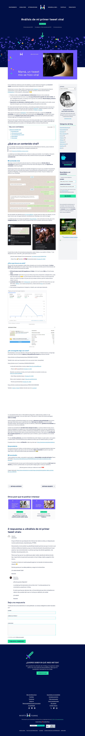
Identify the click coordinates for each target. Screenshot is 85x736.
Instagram (35, 89)
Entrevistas (62, 131)
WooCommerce (63, 144)
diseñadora (23, 112)
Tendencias (62, 142)
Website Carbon (40, 725)
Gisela (13, 388)
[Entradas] (74, 88)
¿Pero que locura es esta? (17, 133)
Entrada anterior (16, 486)
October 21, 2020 (28, 369)
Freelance (42, 23)
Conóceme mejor (67, 118)
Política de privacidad (20, 637)
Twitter (35, 110)
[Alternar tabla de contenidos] (51, 127)
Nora (41, 283)
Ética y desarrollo (63, 133)
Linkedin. (40, 110)
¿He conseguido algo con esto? (18, 134)
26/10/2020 (14, 537)
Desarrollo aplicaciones (64, 127)
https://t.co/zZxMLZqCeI (31, 379)
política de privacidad (65, 190)
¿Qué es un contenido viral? (15, 129)
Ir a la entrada (20, 509)
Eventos (61, 135)
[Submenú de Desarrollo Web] (57, 7)
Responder (14, 573)
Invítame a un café (68, 164)
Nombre (10, 610)
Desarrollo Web (63, 129)
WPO (61, 148)
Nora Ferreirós (33, 219)
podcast (34, 388)
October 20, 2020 (41, 259)
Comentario (11, 623)
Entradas (62, 86)
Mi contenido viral (14, 131)
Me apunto (68, 196)
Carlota (17, 388)
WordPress (62, 146)
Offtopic (61, 140)
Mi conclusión (14, 138)
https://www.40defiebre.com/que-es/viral (20, 151)
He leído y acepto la (16, 637)
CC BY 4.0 (53, 719)
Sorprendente (15, 136)
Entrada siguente (47, 486)
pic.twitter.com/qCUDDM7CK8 (39, 256)
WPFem (17, 283)
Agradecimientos (59, 719)
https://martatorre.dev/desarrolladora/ (46, 442)
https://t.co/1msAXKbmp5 (35, 366)
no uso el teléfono (29, 214)
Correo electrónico (13, 615)
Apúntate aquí (42, 673)
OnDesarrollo (11, 92)
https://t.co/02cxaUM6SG (16, 373)
